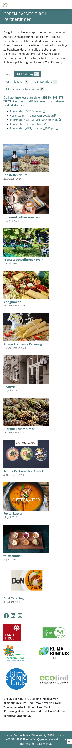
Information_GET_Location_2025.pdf (33, 128)
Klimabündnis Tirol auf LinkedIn (15, 615)
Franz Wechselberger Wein (23, 260)
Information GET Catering (26, 111)
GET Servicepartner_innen (24, 89)
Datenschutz (44, 744)
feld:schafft (12, 556)
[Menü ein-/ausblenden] (66, 5)
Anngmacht (12, 302)
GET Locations (45, 81)
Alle (8, 74)
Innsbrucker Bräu (16, 175)
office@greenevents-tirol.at (47, 739)
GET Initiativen (16, 81)
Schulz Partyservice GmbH (23, 471)
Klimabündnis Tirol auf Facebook (6, 615)
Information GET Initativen (27, 124)
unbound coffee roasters (22, 217)
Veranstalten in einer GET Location (32, 115)
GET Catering (27, 74)
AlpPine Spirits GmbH (19, 429)
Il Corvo (9, 387)
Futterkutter (13, 513)
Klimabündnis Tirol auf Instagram (22, 615)
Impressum (27, 744)
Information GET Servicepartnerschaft (34, 120)
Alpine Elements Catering (22, 344)
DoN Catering (13, 598)
